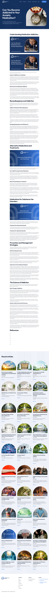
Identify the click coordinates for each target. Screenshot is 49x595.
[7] (18, 301)
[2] (26, 84)
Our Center (29, 1)
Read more (3, 379)
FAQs (38, 1)
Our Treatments (20, 585)
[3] (14, 179)
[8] (38, 306)
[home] (5, 2)
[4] (10, 118)
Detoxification (30, 580)
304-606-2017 (42, 580)
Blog (19, 586)
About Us (20, 1)
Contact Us (44, 1)
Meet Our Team (34, 1)
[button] (25, 1)
